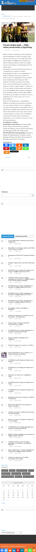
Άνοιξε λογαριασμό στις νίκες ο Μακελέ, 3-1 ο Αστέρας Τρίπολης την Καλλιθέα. (20, 353)
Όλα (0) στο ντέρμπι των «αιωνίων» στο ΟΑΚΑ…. (21, 345)
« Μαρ (3, 503)
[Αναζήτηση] (33, 195)
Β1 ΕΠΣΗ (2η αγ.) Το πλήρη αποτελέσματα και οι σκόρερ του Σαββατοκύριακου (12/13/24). (21, 271)
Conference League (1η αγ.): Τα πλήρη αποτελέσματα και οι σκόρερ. (18, 458)
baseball (12, 470)
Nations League (16, 473)
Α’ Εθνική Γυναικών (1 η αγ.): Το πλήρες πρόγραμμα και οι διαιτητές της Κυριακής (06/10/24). (19, 443)
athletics (5, 470)
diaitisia (31, 470)
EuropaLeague (6, 473)
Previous (7, 157)
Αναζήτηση (4, 192)
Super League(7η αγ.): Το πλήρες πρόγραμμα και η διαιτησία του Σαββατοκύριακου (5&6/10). (21, 450)
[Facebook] (6, 145)
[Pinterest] (6, 148)
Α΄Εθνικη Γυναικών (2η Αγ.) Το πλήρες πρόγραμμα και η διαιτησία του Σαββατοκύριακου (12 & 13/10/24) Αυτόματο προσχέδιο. (21, 279)
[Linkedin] (26, 145)
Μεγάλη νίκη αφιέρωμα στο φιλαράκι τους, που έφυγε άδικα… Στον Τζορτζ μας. (20, 316)
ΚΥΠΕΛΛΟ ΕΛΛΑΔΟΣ (28, 476)
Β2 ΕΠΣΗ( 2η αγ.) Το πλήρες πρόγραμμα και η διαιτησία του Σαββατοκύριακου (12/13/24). (20, 294)
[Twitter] (13, 145)
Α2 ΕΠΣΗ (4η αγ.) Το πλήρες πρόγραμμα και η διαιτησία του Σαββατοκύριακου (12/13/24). (20, 286)
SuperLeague (26, 473)
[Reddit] (19, 145)
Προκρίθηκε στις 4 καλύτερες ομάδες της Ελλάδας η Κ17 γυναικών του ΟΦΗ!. (21, 248)
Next (29, 157)
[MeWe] (13, 148)
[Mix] (19, 148)
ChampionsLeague (22, 470)
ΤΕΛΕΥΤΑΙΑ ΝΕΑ (7, 236)
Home (3, 14)
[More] (7, 152)
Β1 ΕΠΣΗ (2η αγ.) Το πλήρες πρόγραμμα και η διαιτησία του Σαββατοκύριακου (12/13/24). (20, 301)
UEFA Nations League (7, 476)
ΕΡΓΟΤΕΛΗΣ (7, 16)
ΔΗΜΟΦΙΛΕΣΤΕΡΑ (21, 236)
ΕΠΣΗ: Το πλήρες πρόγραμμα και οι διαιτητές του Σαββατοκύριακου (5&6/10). (21, 435)
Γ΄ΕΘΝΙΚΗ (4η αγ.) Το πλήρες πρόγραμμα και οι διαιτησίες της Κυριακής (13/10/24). (21, 331)
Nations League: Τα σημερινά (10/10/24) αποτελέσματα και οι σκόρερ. (18, 323)
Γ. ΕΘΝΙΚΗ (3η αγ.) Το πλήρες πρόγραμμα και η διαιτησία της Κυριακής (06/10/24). (21, 427)
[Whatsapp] (26, 148)
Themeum (11, 546)
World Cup (18, 476)
